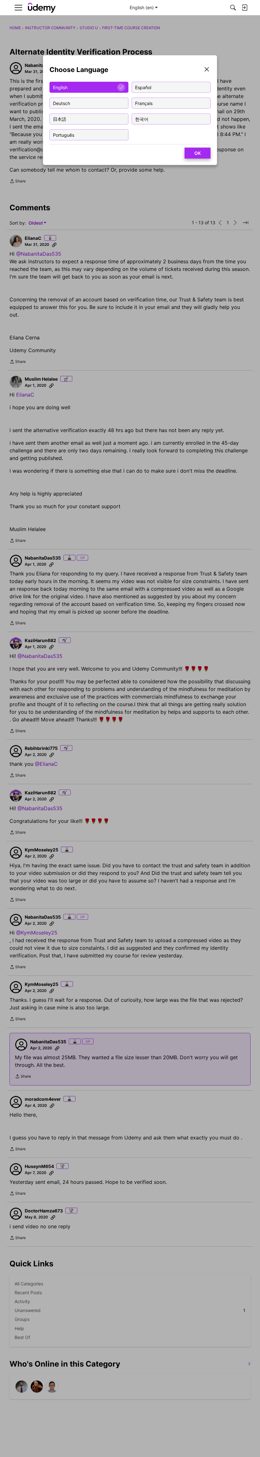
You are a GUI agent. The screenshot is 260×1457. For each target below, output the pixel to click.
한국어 (141, 118)
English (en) (142, 7)
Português (63, 134)
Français (144, 103)
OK (197, 153)
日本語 (59, 118)
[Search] (233, 7)
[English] (42, 8)
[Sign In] (244, 7)
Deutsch (61, 103)
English (60, 87)
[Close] (207, 70)
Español (143, 87)
